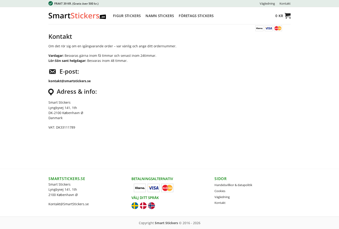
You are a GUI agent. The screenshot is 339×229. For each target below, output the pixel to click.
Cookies (219, 191)
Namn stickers (160, 15)
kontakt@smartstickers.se (69, 81)
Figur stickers (127, 15)
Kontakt (285, 3)
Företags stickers (196, 15)
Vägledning (267, 3)
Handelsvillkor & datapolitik (233, 185)
